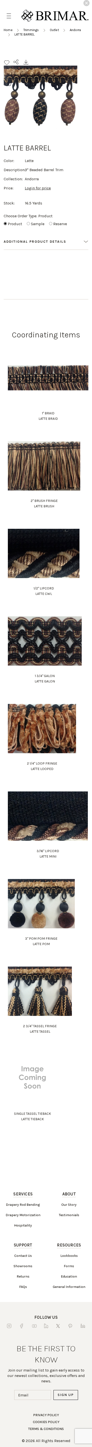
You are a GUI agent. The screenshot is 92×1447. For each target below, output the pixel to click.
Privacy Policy (46, 1415)
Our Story (69, 1205)
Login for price (38, 188)
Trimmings (31, 30)
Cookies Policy (46, 1422)
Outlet (54, 30)
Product (15, 223)
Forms (69, 1266)
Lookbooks (69, 1256)
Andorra (75, 30)
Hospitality (23, 1225)
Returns (23, 1276)
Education (69, 1276)
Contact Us (23, 1256)
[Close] (86, 3)
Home (8, 30)
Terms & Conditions (46, 1429)
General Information (69, 1287)
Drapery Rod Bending (23, 1205)
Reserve (60, 223)
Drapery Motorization (23, 1215)
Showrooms (22, 1266)
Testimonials (69, 1215)
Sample (37, 223)
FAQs (23, 1287)
